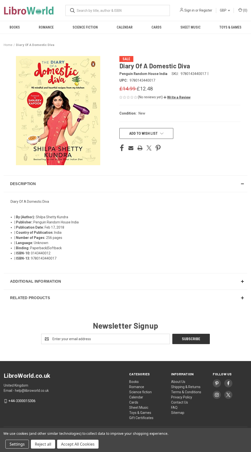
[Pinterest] (158, 148)
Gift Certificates (141, 418)
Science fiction (85, 27)
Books (15, 27)
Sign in (189, 10)
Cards (156, 27)
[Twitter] (149, 148)
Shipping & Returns (186, 387)
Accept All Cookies (78, 444)
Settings (17, 444)
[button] (176, 97)
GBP (223, 10)
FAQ (174, 407)
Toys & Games (230, 27)
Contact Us (179, 402)
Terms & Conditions (186, 392)
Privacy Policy (181, 397)
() (244, 10)
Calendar (125, 27)
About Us (178, 382)
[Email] (130, 148)
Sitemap (177, 413)
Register (205, 10)
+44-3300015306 (22, 401)
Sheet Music (190, 27)
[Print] (140, 148)
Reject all (43, 444)
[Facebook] (121, 148)
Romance (46, 27)
